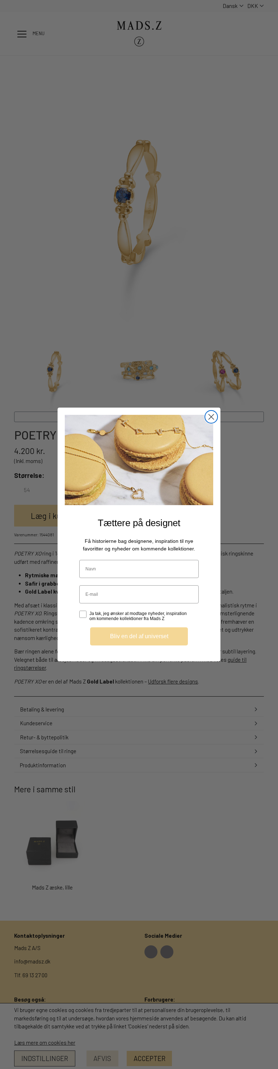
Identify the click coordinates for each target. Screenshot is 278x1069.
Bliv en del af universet (139, 636)
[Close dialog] (211, 416)
